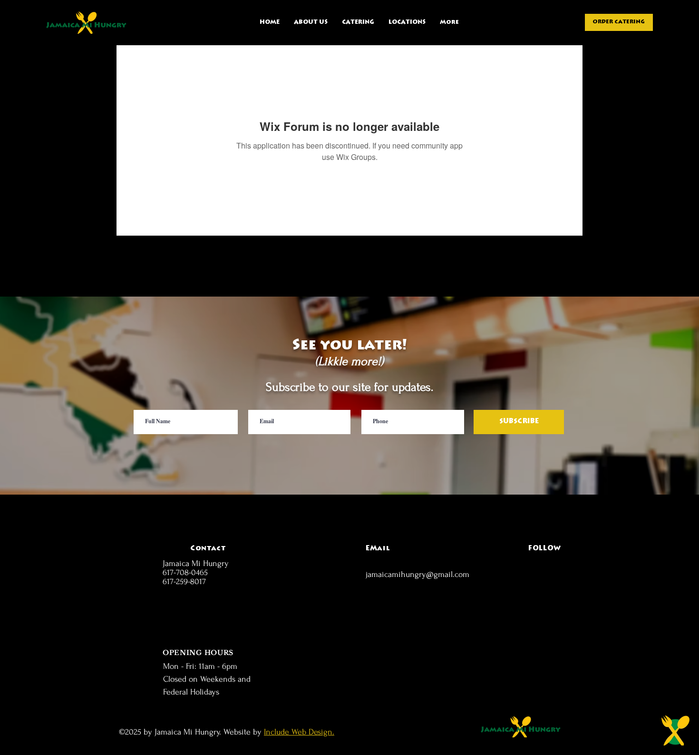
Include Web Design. (299, 731)
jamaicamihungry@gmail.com (417, 574)
